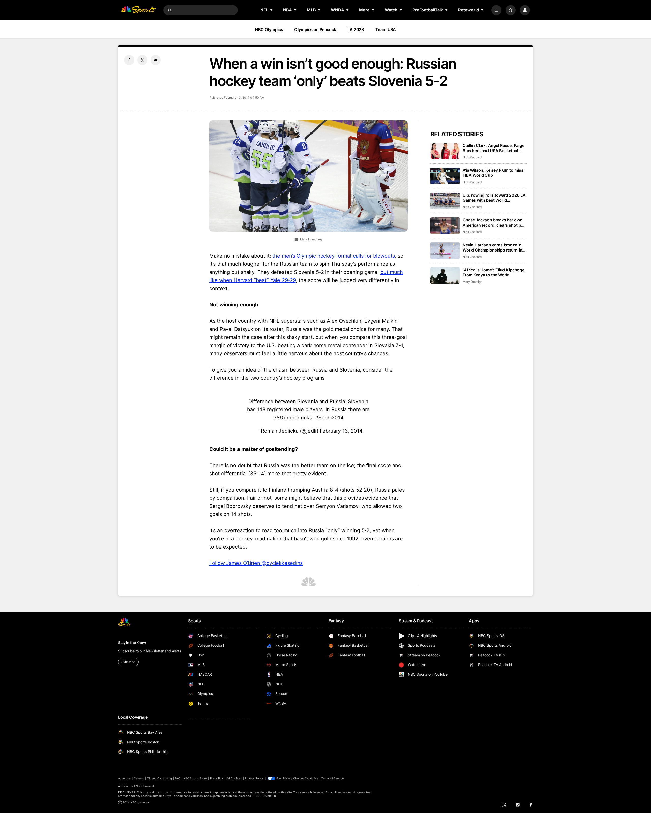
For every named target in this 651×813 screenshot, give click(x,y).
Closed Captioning (159, 778)
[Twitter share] (142, 60)
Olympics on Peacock (315, 29)
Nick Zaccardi (472, 157)
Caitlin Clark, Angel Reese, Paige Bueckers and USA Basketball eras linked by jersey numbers (493, 148)
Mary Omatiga (472, 282)
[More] (496, 10)
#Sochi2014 (329, 418)
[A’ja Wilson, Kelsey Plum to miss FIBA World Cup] (445, 176)
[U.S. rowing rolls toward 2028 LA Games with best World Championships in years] (445, 201)
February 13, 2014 (341, 431)
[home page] (138, 10)
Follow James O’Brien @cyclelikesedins (256, 563)
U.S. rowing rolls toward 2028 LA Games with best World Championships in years (494, 198)
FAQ (177, 778)
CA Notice (311, 778)
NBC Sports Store (195, 778)
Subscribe (128, 662)
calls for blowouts (374, 256)
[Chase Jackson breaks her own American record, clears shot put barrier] (445, 225)
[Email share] (156, 60)
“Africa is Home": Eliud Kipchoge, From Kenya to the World (494, 272)
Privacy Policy (254, 778)
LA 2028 (355, 29)
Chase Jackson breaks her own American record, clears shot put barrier (494, 222)
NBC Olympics (269, 29)
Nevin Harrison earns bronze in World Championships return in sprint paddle (492, 247)
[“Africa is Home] (445, 275)
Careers (139, 778)
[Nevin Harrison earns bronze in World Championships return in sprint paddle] (445, 250)
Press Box (217, 778)
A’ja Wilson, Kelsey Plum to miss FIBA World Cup (493, 173)
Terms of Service (332, 778)
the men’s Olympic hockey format (311, 256)
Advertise (124, 778)
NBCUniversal (145, 786)
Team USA (385, 29)
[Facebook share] (129, 60)
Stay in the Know (132, 642)
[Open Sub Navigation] (271, 10)
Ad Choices (234, 778)
